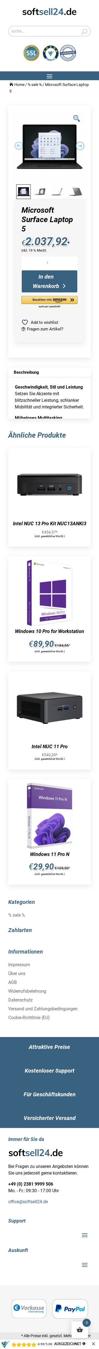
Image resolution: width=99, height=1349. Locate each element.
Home (19, 84)
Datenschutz (20, 1000)
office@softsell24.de (28, 1201)
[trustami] (59, 59)
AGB (12, 982)
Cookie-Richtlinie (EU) (29, 1017)
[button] (49, 302)
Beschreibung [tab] (26, 372)
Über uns (16, 973)
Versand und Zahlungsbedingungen (43, 1008)
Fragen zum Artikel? (45, 329)
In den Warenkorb (46, 281)
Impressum (19, 964)
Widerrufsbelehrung (27, 991)
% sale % (35, 84)
